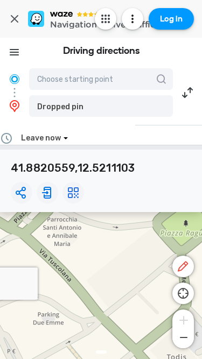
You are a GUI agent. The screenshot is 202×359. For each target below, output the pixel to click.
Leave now (41, 138)
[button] (101, 106)
